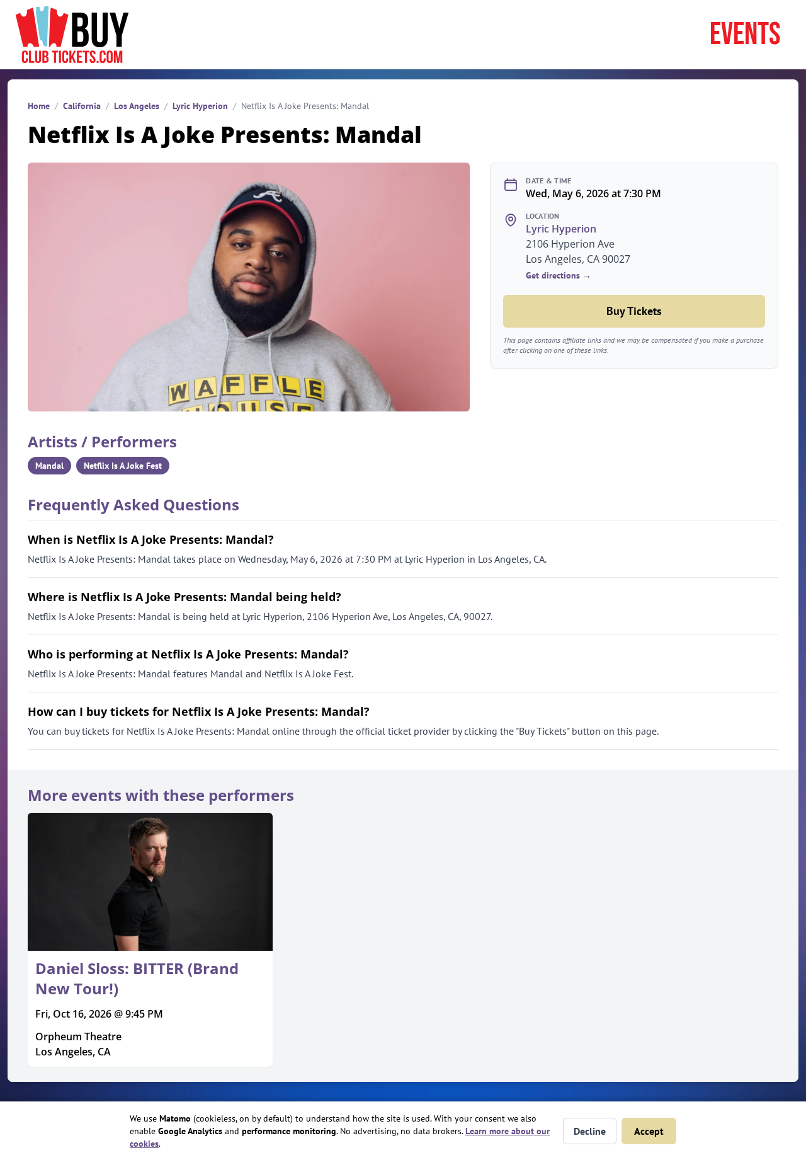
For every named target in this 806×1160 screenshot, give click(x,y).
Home (39, 106)
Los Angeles (136, 106)
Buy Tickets (634, 311)
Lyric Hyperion (200, 106)
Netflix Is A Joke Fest (123, 465)
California (82, 106)
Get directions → (558, 275)
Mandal (49, 465)
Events (745, 35)
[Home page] (72, 34)
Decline (590, 1131)
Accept (649, 1131)
